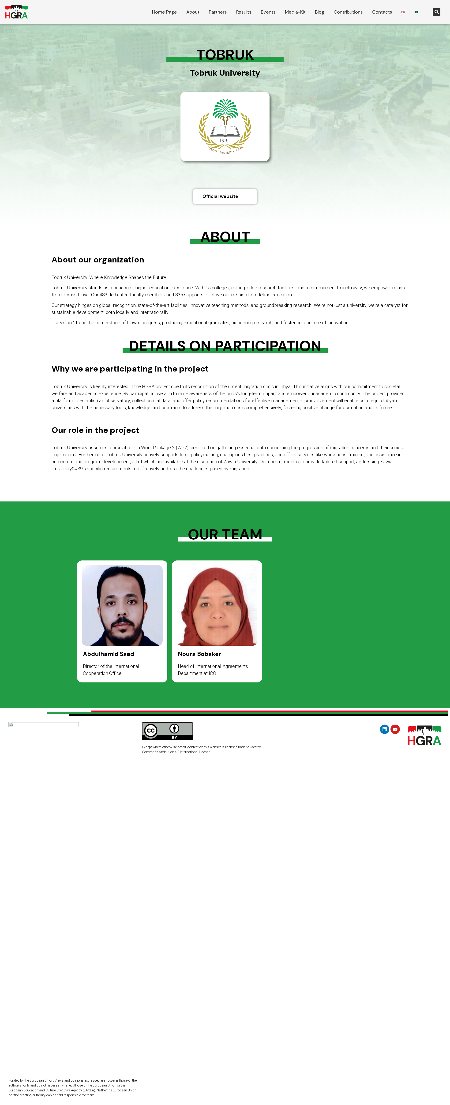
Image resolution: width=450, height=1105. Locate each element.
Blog (319, 12)
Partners (218, 12)
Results (243, 12)
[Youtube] (395, 729)
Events (268, 12)
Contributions (348, 12)
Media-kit (295, 12)
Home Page (164, 12)
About (192, 12)
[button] (436, 12)
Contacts (382, 12)
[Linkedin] (384, 729)
